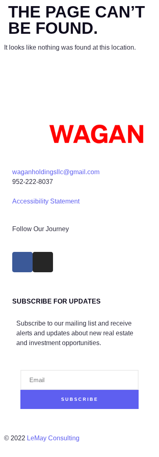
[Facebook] (22, 262)
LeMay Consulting (54, 438)
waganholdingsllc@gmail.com (55, 171)
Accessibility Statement (46, 201)
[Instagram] (43, 262)
